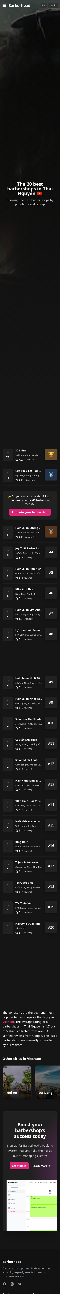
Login (53, 5)
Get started (19, 1166)
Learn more (41, 1166)
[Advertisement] (30, 410)
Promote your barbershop (30, 512)
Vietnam (8, 1022)
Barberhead (19, 5)
